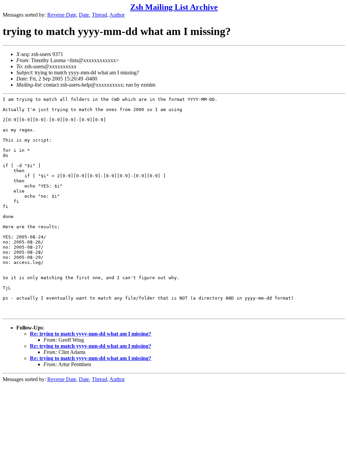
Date (84, 15)
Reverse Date (61, 15)
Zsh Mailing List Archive (174, 7)
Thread (99, 15)
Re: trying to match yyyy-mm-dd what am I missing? (90, 334)
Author (117, 15)
